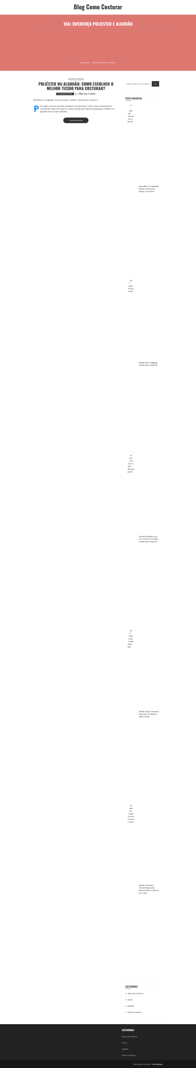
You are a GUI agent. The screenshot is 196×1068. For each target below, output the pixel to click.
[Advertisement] (98, 44)
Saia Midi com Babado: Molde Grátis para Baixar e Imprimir (149, 189)
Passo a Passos (134, 1012)
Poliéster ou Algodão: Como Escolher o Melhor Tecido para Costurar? (75, 86)
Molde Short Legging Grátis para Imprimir (148, 363)
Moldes (131, 1006)
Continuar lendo (76, 120)
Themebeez (157, 1064)
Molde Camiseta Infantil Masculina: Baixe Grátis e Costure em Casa (149, 889)
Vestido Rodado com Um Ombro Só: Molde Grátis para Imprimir (148, 539)
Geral (130, 999)
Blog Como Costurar (98, 6)
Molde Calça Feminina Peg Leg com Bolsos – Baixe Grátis (149, 714)
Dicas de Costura (75, 79)
